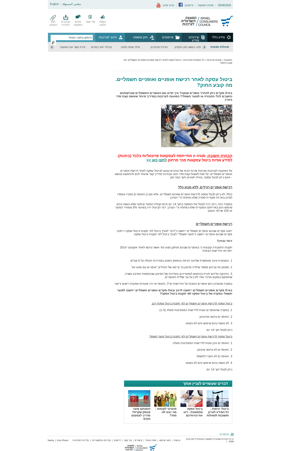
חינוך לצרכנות (108, 37)
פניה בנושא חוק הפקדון (188, 47)
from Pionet (62, 440)
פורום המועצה (78, 23)
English (54, 4)
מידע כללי (218, 37)
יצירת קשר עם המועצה (73, 47)
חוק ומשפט (140, 37)
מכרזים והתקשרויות (101, 440)
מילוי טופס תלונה (130, 47)
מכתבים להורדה (65, 23)
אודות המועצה (206, 5)
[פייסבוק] (181, 5)
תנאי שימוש (165, 440)
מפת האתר (150, 440)
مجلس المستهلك (71, 4)
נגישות (177, 440)
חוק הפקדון (53, 23)
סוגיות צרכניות (214, 60)
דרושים (117, 440)
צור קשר (90, 21)
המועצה (228, 60)
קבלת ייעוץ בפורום (101, 47)
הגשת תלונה (102, 23)
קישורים (138, 440)
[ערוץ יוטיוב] (158, 6)
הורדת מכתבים (159, 47)
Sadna (51, 440)
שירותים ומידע (194, 38)
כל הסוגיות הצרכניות (193, 60)
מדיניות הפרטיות (81, 440)
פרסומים (167, 37)
